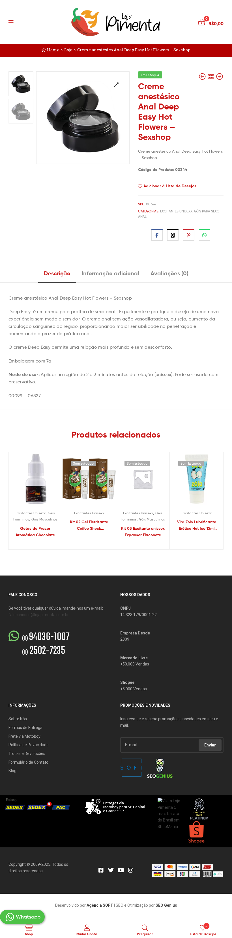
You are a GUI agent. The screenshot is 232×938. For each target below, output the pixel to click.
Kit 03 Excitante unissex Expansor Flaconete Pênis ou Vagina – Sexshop (143, 532)
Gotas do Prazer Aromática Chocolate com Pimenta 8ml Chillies (35, 532)
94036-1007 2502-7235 (46, 644)
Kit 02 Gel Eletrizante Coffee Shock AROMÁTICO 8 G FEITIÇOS (89, 525)
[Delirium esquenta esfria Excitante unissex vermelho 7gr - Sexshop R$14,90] (202, 76)
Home (53, 49)
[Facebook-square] (101, 870)
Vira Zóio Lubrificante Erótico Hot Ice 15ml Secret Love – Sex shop (196, 525)
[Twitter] (111, 870)
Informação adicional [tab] (110, 273)
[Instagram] (131, 870)
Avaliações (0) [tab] (169, 273)
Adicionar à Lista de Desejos (169, 185)
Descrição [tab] (57, 273)
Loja (68, 49)
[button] (116, 84)
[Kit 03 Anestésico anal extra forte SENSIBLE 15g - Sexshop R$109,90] (220, 76)
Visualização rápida (42, 482)
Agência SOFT (100, 905)
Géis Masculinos (44, 519)
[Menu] (22, 21)
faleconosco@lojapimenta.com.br (38, 614)
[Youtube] (121, 870)
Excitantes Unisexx (176, 211)
